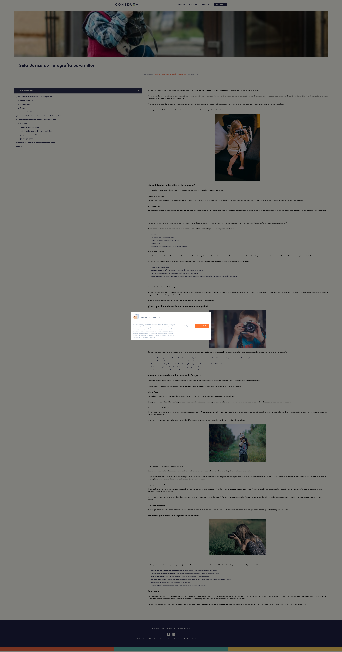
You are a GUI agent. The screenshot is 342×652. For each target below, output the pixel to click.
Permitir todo (202, 326)
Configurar (187, 326)
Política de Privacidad (148, 337)
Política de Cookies (154, 335)
